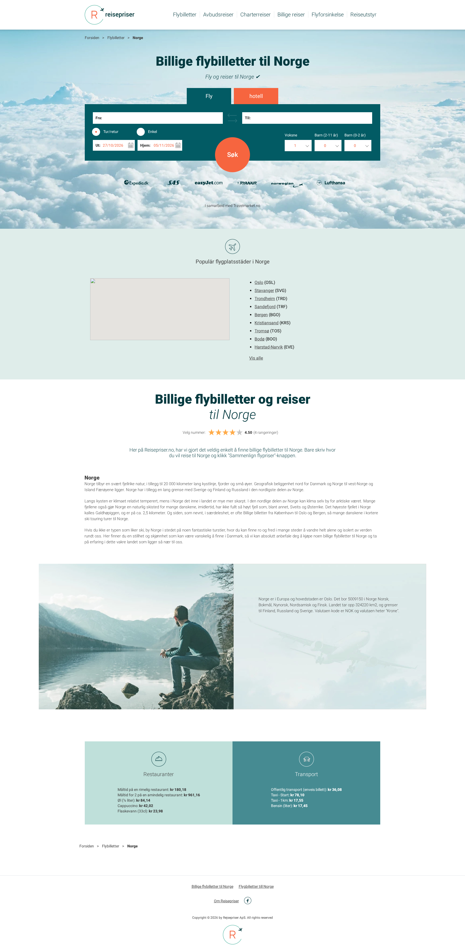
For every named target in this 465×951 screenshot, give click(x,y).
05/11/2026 (164, 145)
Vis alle (256, 358)
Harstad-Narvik (269, 347)
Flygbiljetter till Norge (256, 886)
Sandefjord (265, 306)
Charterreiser (255, 14)
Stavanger (264, 290)
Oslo (259, 282)
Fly (209, 96)
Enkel (152, 131)
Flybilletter (184, 14)
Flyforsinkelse (328, 14)
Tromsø (262, 330)
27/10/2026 (113, 145)
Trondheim (265, 298)
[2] (218, 432)
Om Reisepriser (226, 901)
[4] (232, 432)
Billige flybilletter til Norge (212, 886)
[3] (225, 432)
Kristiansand (267, 322)
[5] (239, 432)
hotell (256, 96)
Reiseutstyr (363, 14)
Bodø (260, 338)
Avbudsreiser (218, 14)
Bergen (261, 314)
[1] (211, 432)
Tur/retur (110, 131)
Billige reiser (291, 14)
